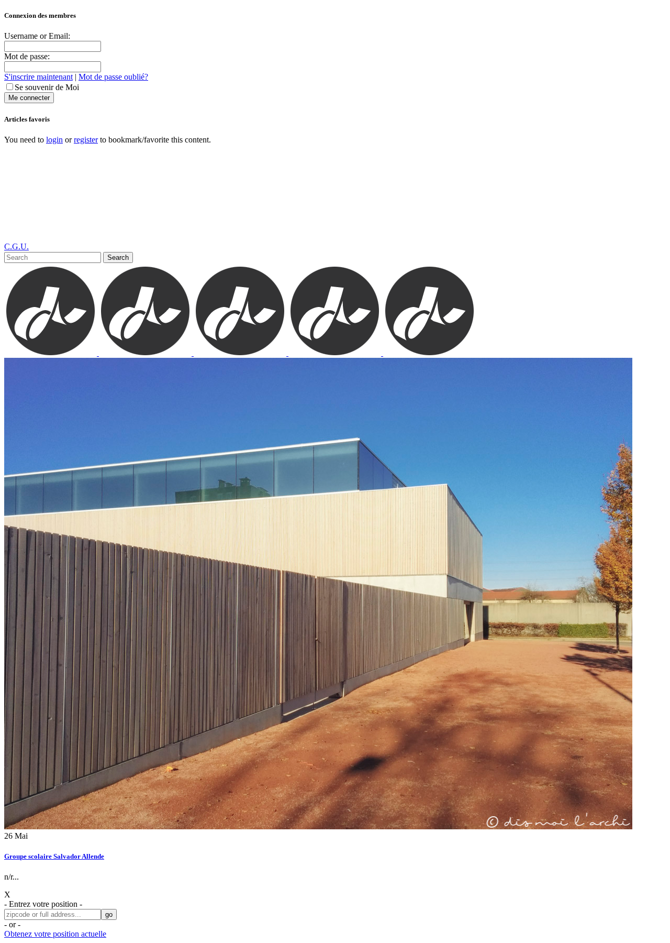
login (54, 139)
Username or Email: (37, 35)
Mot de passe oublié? (113, 76)
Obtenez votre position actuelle (55, 933)
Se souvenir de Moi (47, 87)
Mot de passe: (27, 56)
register (86, 139)
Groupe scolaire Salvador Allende (54, 856)
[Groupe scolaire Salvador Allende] (318, 826)
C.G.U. (16, 246)
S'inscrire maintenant (38, 76)
